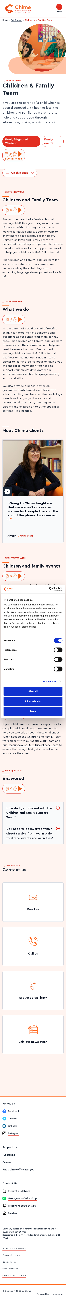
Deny (33, 711)
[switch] (58, 650)
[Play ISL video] (13, 155)
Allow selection (33, 701)
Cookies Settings (11, 1255)
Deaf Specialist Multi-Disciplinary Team (33, 745)
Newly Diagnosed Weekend (16, 141)
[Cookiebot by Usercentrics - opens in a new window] (49, 589)
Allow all (33, 691)
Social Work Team (42, 741)
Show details (49, 681)
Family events (48, 141)
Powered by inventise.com (50, 1294)
